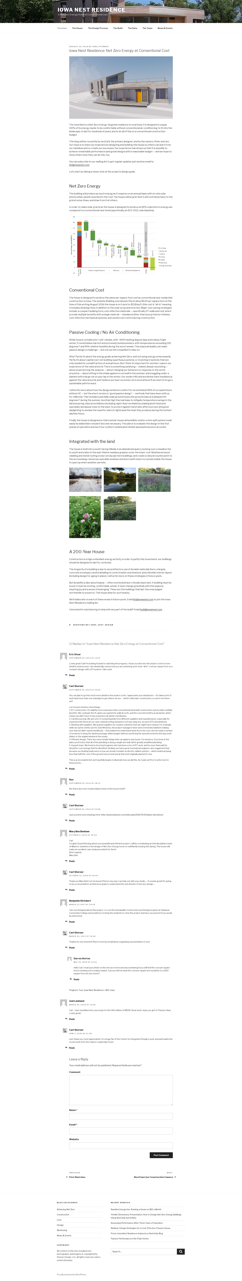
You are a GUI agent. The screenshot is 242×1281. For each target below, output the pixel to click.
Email (73, 1124)
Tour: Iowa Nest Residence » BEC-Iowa (97, 990)
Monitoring (62, 1230)
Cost (101, 625)
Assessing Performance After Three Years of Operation (137, 1223)
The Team (147, 28)
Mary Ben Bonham (79, 831)
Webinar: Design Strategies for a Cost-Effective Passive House (140, 1228)
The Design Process (98, 28)
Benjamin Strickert (80, 900)
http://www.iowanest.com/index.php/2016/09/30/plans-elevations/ (132, 815)
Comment (74, 1072)
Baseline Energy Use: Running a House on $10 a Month (136, 1209)
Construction (63, 1214)
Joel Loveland (76, 1001)
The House (77, 28)
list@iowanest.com (79, 165)
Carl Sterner (100, 47)
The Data (132, 28)
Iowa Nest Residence (91, 10)
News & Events (165, 28)
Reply (72, 675)
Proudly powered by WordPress (71, 1274)
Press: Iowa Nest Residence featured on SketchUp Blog (137, 1233)
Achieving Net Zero (85, 625)
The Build (118, 28)
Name (73, 1110)
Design (109, 625)
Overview (62, 28)
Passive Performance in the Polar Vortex (130, 1238)
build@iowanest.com (151, 609)
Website (74, 1139)
